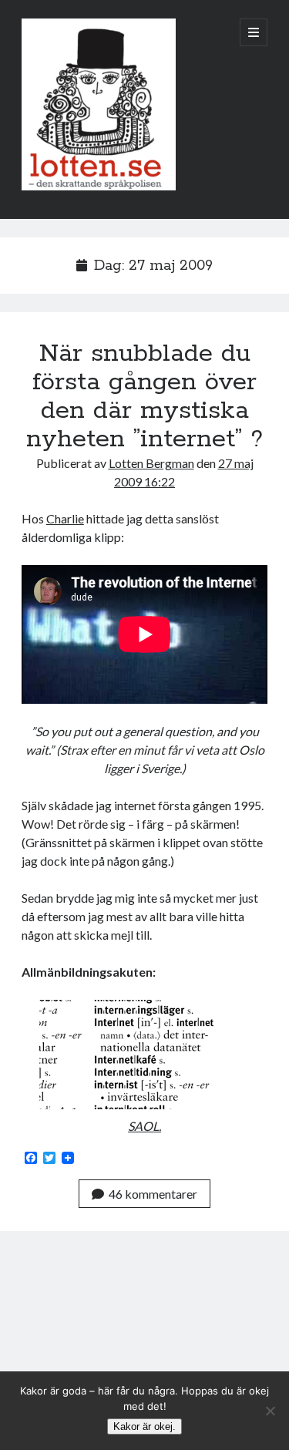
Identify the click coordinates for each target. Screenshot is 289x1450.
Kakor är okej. (144, 1426)
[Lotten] (99, 186)
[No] (269, 1410)
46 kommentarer (153, 1193)
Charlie (65, 518)
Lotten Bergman (151, 463)
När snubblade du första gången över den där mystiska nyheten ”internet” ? (144, 397)
